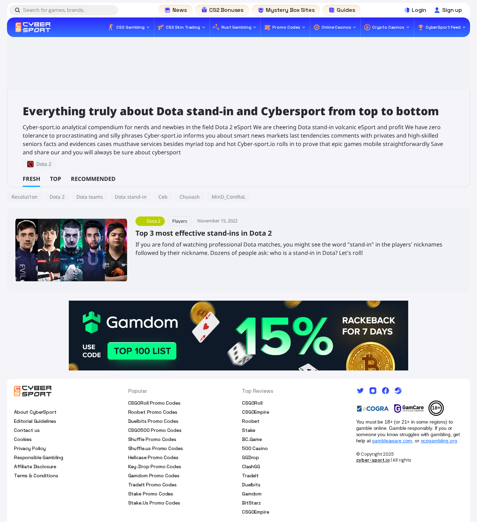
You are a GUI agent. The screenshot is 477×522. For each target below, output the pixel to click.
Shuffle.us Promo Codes (155, 448)
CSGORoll (252, 403)
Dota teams (89, 196)
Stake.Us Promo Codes (154, 503)
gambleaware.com (392, 440)
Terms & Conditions (36, 475)
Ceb (163, 196)
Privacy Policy (30, 448)
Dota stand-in (131, 196)
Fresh (31, 179)
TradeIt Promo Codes (152, 484)
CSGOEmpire (255, 412)
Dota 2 (57, 196)
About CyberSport (35, 412)
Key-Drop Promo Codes (154, 466)
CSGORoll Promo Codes (154, 403)
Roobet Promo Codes (152, 412)
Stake (248, 430)
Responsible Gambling (38, 457)
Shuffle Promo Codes (152, 439)
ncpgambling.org (439, 440)
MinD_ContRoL (228, 196)
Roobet (250, 421)
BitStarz (251, 503)
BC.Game (252, 439)
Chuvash (189, 196)
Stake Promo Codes (151, 494)
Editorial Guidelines (35, 421)
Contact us (27, 430)
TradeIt (250, 475)
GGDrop (250, 457)
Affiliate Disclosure (35, 466)
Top (55, 179)
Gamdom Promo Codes (153, 475)
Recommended (93, 179)
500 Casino (255, 448)
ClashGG (251, 466)
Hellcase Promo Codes (153, 457)
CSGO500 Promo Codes (155, 430)
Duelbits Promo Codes (153, 421)
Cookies (23, 439)
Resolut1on (25, 196)
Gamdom (252, 494)
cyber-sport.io (373, 460)
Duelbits (251, 484)
